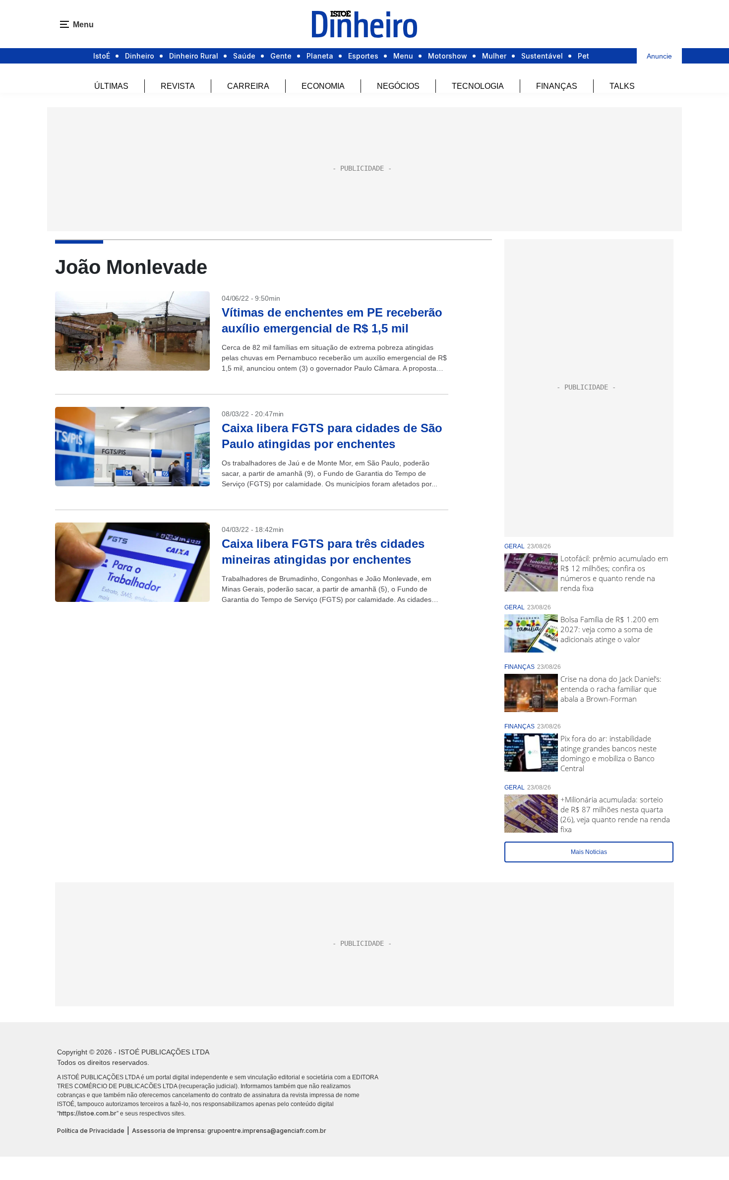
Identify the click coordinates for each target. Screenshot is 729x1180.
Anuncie (659, 56)
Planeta (319, 56)
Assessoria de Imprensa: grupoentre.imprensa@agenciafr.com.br (229, 1130)
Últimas (111, 86)
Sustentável (542, 56)
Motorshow (447, 56)
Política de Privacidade (90, 1130)
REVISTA (178, 86)
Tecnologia (478, 86)
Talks (622, 86)
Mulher (494, 56)
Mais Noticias (589, 852)
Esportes (363, 56)
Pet (583, 56)
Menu (403, 56)
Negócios (398, 86)
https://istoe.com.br (88, 1113)
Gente (281, 56)
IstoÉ (101, 56)
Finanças (556, 86)
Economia (323, 86)
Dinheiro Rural (193, 56)
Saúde (244, 56)
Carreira (248, 86)
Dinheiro (139, 56)
